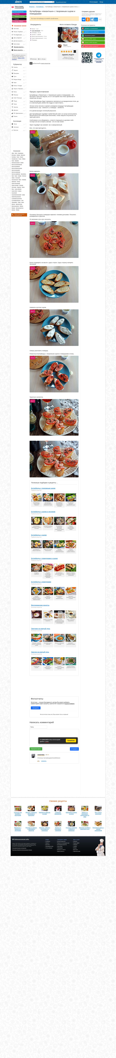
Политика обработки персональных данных (22, 850)
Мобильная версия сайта (21, 839)
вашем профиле (69, 703)
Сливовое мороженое (58, 813)
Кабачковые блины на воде (71, 813)
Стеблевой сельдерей (17, 198)
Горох (18, 157)
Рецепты (31, 6)
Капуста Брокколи (16, 166)
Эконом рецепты (19, 47)
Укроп (22, 202)
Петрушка (14, 187)
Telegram (75, 844)
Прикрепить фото (36, 748)
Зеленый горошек (16, 162)
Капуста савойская (16, 174)
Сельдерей (14, 192)
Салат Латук (14, 191)
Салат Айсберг (18, 189)
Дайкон (23, 158)
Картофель (23, 174)
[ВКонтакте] (84, 19)
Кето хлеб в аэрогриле (98, 813)
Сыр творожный (36, 30)
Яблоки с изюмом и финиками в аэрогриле (31, 814)
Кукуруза (24, 175)
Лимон (13, 177)
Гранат (21, 157)
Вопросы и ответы (61, 849)
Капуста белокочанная (17, 164)
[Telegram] (92, 19)
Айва (13, 153)
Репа (13, 189)
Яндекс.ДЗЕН (76, 843)
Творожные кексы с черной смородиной (98, 829)
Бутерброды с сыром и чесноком (43, 511)
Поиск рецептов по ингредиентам (19, 215)
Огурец (18, 181)
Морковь (24, 179)
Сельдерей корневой (16, 194)
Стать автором (49, 848)
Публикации (60, 848)
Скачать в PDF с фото (90, 39)
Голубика (14, 157)
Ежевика (17, 160)
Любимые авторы (19, 16)
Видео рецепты (18, 50)
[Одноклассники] (88, 19)
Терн (22, 200)
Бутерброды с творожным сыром (43, 488)
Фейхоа (21, 206)
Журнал (16, 19)
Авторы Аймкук (18, 21)
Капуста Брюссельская (17, 168)
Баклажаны (20, 153)
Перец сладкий (15, 185)
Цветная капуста (19, 208)
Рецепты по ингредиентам (63, 843)
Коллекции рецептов (62, 844)
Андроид (14, 59)
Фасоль (13, 204)
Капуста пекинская (16, 172)
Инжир (21, 162)
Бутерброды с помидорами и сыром (44, 558)
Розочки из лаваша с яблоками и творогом (31, 829)
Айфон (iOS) (21, 58)
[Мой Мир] (96, 19)
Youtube (75, 846)
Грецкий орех (15, 158)
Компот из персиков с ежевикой (58, 829)
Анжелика (40, 755)
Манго (20, 179)
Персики (21, 185)
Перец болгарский (16, 183)
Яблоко (17, 209)
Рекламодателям (49, 846)
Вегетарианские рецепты (40, 605)
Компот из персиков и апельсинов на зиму (84, 814)
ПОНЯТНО (71, 740)
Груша (19, 158)
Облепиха (14, 181)
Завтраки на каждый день (40, 628)
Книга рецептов (18, 11)
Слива (23, 194)
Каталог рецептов (61, 841)
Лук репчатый (15, 179)
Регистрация (93, 2)
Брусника (14, 155)
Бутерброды (40, 6)
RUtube (75, 848)
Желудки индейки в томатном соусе (84, 828)
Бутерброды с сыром (39, 535)
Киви (13, 175)
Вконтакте (75, 849)
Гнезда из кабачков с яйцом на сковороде (71, 829)
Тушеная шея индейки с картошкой (18, 814)
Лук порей (17, 177)
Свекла (19, 191)
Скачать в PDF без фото (91, 42)
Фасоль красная (15, 206)
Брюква (18, 155)
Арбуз (16, 153)
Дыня (13, 160)
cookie (47, 741)
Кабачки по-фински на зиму (44, 813)
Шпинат (13, 209)
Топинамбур (14, 202)
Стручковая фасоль (16, 200)
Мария (65, 45)
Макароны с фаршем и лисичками (17, 829)
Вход (101, 2)
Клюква (19, 175)
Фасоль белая (19, 204)
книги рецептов (45, 63)
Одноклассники (76, 851)
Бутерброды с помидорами (41, 582)
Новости (47, 843)
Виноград (23, 155)
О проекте (48, 841)
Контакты (48, 844)
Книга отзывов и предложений (19, 7)
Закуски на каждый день (40, 652)
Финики (13, 208)
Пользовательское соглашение (19, 848)
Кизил (16, 175)
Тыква (19, 202)
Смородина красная (16, 196)
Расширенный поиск (61, 2)
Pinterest (75, 841)
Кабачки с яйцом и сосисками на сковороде (44, 829)
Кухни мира (59, 846)
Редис (23, 187)
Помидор (19, 187)
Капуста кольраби (16, 170)
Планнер (16, 14)
